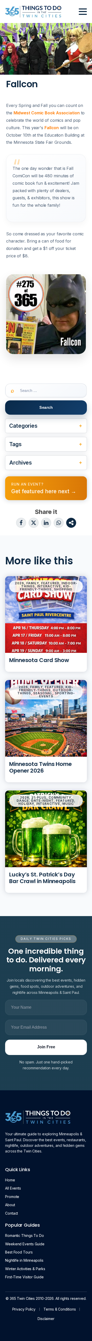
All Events (13, 1188)
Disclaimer (46, 1318)
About (10, 1205)
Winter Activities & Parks (25, 1269)
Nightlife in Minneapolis (24, 1260)
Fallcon (51, 127)
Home (10, 1180)
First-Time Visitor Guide (24, 1277)
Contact (11, 1213)
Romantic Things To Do (24, 1235)
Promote (12, 1196)
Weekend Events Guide (24, 1244)
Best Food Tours (19, 1252)
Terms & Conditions (59, 1309)
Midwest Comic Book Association (47, 112)
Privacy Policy (24, 1309)
